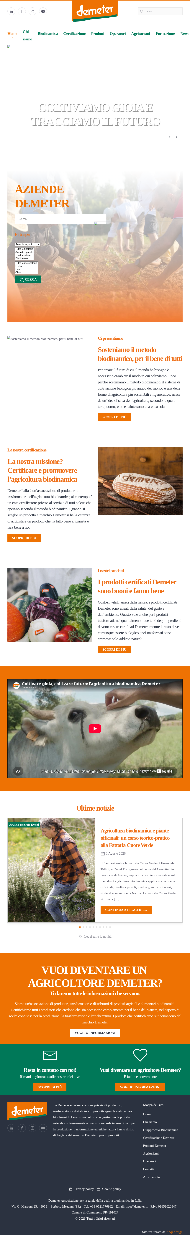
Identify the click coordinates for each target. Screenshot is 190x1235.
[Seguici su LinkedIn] (11, 11)
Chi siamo (150, 1122)
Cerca (30, 279)
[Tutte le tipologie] (24, 249)
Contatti (148, 1169)
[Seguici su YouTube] (43, 11)
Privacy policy (84, 1189)
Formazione (165, 33)
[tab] (98, 137)
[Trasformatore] (24, 255)
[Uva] (26, 269)
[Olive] (26, 272)
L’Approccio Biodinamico (160, 1130)
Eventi (35, 824)
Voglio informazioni (95, 1033)
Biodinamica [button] (48, 33)
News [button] (184, 33)
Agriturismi (140, 33)
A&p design (174, 1232)
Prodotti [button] (97, 33)
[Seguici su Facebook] (22, 11)
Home (12, 33)
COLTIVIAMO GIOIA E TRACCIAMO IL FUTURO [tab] (95, 137)
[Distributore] (24, 258)
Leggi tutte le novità (98, 936)
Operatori (118, 33)
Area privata (151, 1177)
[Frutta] (26, 266)
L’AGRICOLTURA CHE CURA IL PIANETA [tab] (88, 137)
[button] (169, 137)
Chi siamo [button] (27, 35)
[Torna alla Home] (95, 11)
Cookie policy (111, 1189)
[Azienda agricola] (24, 252)
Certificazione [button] (74, 33)
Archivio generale (19, 824)
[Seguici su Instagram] (32, 11)
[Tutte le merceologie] (26, 263)
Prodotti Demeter (154, 1145)
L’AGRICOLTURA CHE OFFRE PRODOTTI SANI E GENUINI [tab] (91, 137)
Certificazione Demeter (158, 1138)
